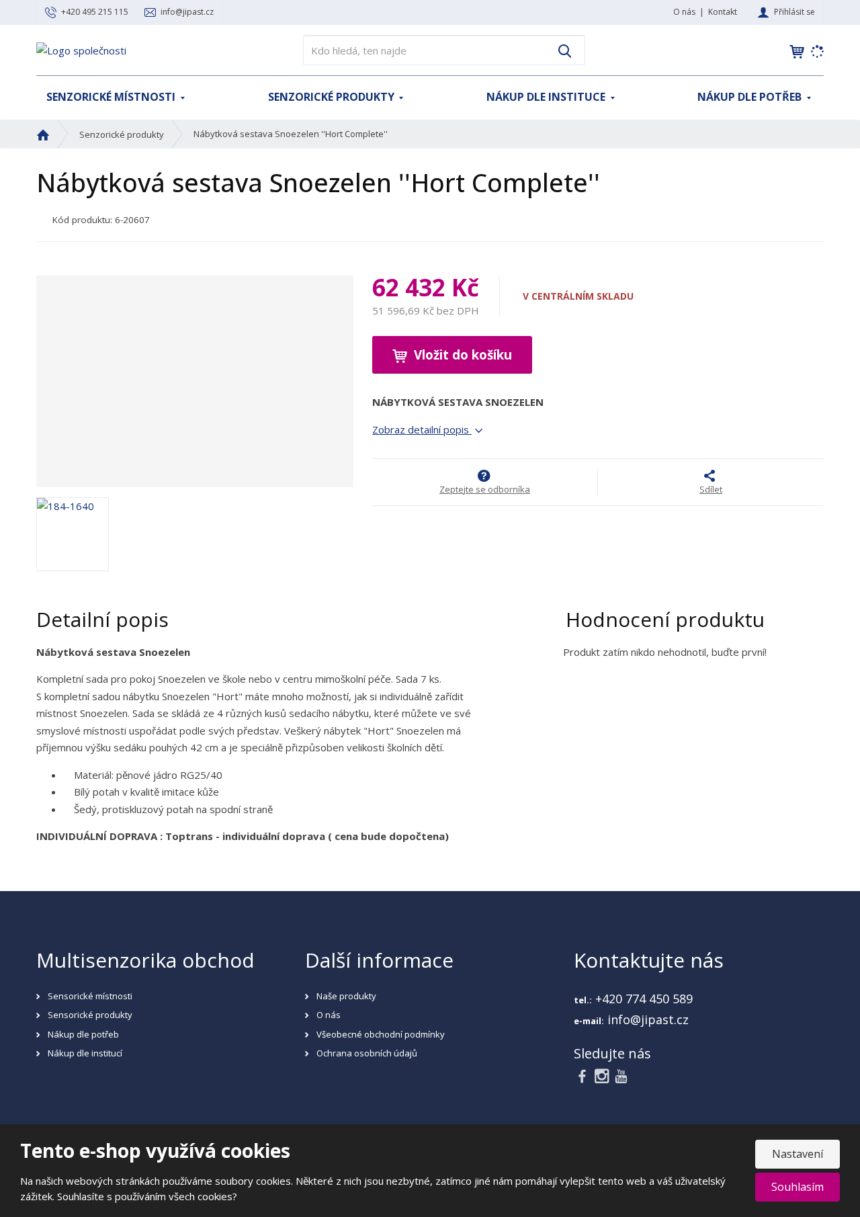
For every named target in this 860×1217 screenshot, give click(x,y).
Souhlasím (797, 1186)
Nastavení (797, 1153)
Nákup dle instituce (547, 96)
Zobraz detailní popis (422, 429)
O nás (684, 11)
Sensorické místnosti (90, 996)
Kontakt (722, 11)
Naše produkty (346, 996)
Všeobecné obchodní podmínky (380, 1034)
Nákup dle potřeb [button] (750, 96)
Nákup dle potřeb (83, 1034)
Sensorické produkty (90, 1015)
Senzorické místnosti (112, 96)
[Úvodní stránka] (81, 49)
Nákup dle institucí (85, 1053)
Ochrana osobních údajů (366, 1053)
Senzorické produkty (332, 96)
